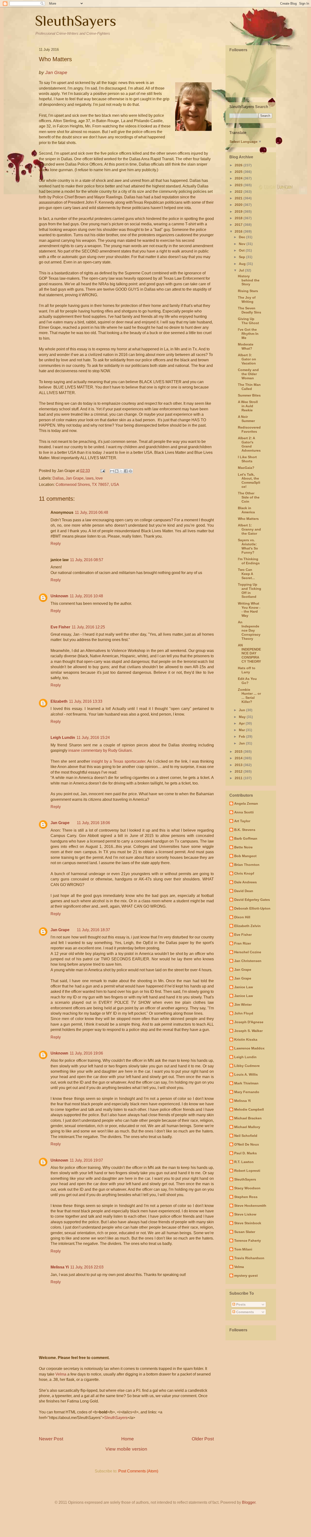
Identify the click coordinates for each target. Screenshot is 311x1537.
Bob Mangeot (245, 856)
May (243, 717)
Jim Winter (243, 1004)
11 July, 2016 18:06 (93, 823)
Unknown (59, 596)
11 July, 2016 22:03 (87, 1267)
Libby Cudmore (247, 1066)
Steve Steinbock (247, 1223)
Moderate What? (245, 346)
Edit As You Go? (247, 681)
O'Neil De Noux (246, 1144)
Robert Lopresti (247, 1171)
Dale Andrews (245, 882)
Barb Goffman (245, 838)
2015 (239, 751)
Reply (56, 543)
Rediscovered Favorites (249, 429)
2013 (239, 765)
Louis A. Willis (246, 1074)
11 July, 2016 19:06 (86, 1053)
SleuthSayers (75, 21)
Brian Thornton (246, 865)
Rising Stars (248, 291)
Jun (242, 710)
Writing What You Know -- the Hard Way (249, 609)
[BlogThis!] (116, 471)
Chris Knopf (244, 873)
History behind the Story (248, 280)
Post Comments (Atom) (138, 1471)
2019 (239, 211)
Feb (242, 736)
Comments (244, 1312)
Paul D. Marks (245, 1153)
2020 (239, 205)
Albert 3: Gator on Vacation (247, 359)
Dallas (58, 478)
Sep (242, 257)
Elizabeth (59, 701)
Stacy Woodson (247, 1188)
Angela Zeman (246, 803)
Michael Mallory (247, 1127)
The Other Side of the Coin (248, 497)
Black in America (246, 510)
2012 (239, 771)
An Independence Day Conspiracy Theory (249, 630)
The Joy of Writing (247, 300)
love (99, 478)
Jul (242, 270)
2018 (239, 218)
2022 (239, 192)
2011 (239, 778)
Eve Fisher (60, 627)
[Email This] (112, 471)
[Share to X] (121, 471)
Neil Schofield (245, 1136)
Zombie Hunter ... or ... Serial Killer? (249, 696)
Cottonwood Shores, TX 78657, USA (87, 484)
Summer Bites (249, 395)
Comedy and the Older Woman (248, 374)
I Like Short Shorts (247, 459)
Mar (242, 730)
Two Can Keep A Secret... (246, 574)
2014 (239, 758)
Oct (242, 250)
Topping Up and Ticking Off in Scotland (249, 591)
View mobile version (126, 1449)
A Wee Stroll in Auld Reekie (248, 406)
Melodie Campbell (249, 1109)
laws (90, 478)
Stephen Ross (246, 1197)
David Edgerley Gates (252, 900)
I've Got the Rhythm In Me (248, 334)
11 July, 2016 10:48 (86, 596)
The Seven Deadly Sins (249, 310)
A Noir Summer (246, 419)
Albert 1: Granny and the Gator (249, 529)
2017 (239, 225)
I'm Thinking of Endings (249, 561)
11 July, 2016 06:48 (91, 512)
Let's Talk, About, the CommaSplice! (249, 481)
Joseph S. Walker (248, 1031)
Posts (240, 1304)
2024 (239, 178)
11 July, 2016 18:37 (93, 930)
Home (127, 1438)
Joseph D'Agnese (248, 1022)
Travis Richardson (249, 1258)
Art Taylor (242, 821)
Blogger (248, 1502)
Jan (242, 743)
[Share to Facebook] (125, 471)
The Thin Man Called (249, 387)
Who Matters (248, 519)
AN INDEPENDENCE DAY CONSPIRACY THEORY (249, 653)
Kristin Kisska (245, 1039)
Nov (242, 244)
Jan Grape (75, 478)
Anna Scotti (244, 812)
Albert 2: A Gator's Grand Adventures (249, 444)
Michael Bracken (248, 1118)
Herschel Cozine (247, 952)
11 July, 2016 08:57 (86, 560)
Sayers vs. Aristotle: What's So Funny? (248, 546)
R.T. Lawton (244, 1162)
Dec (242, 237)
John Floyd (243, 1013)
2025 (239, 172)
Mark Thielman (246, 1083)
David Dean (243, 891)
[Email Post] (102, 471)
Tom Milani (243, 1249)
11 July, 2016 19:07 (86, 1160)
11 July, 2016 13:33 (85, 701)
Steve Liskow (245, 1214)
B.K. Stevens (244, 830)
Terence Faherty (247, 1240)
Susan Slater (244, 1232)
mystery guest (246, 1275)
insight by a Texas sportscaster (118, 761)
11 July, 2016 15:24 (93, 737)
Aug (243, 264)
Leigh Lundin (63, 737)
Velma (60, 1374)
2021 (239, 198)
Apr (242, 723)
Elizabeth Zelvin (247, 926)
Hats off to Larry (246, 670)
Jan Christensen (247, 961)
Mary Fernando (246, 1092)
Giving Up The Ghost (248, 321)
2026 (239, 165)
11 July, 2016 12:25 (88, 627)
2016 (239, 231)
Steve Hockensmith (250, 1206)
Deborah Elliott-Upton (252, 908)
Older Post (203, 1438)
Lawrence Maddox (249, 1048)
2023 (239, 185)
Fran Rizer (242, 943)
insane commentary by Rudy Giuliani (100, 750)
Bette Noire (243, 847)
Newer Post (51, 1438)
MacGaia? (246, 468)
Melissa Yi (60, 1267)
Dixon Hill (242, 917)
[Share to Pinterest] (130, 471)
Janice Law (243, 987)
